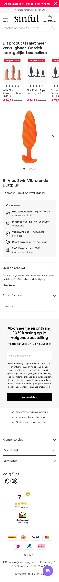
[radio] (6, 86)
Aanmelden (29, 397)
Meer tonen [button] (9, 285)
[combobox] (26, 28)
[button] (55, 3)
